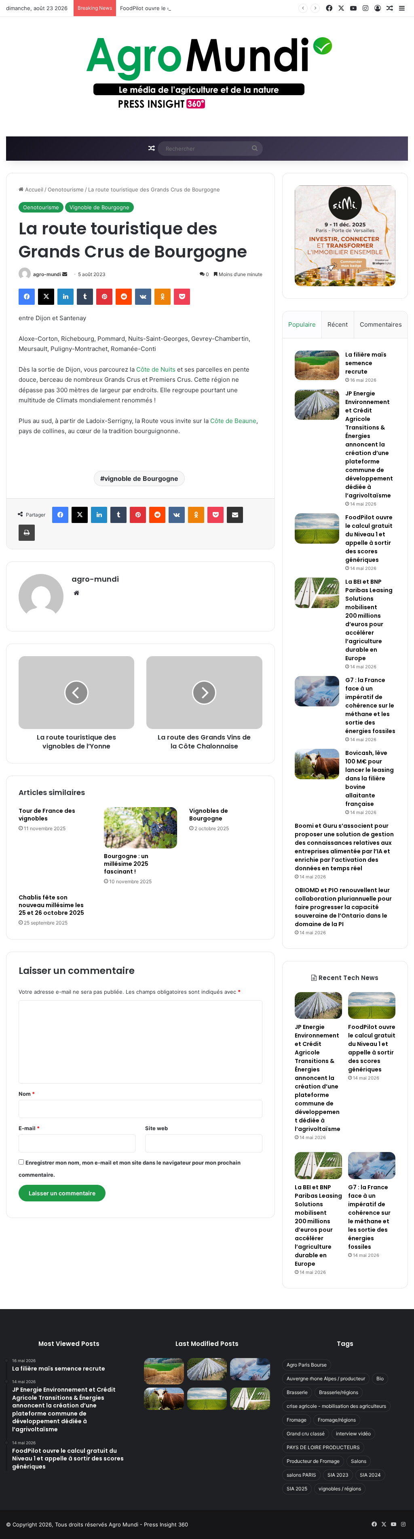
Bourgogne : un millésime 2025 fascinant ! (126, 864)
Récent (337, 324)
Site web (156, 1128)
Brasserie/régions (338, 1392)
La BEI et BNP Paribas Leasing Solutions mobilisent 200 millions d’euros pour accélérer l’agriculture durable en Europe (369, 620)
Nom (27, 1093)
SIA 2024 (370, 1475)
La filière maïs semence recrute (366, 363)
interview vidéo (353, 1434)
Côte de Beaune (233, 421)
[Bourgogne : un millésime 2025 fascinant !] (140, 827)
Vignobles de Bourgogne (208, 815)
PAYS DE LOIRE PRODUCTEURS (323, 1447)
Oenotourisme (66, 189)
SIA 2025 (297, 1489)
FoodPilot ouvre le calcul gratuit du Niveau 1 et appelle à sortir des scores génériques (228, 8)
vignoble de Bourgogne (141, 478)
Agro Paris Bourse (307, 1365)
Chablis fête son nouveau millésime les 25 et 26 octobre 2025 (51, 905)
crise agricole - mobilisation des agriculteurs (336, 1406)
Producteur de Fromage (313, 1461)
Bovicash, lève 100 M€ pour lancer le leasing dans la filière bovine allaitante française (369, 778)
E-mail (29, 1128)
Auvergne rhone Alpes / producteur (326, 1378)
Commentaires (381, 324)
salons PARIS (301, 1475)
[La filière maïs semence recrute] (317, 365)
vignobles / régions (340, 1489)
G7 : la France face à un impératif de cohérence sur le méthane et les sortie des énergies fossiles (370, 705)
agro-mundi (47, 274)
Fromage (296, 1420)
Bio (380, 1378)
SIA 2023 (338, 1475)
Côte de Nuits (155, 369)
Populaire (302, 324)
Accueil (33, 189)
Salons (358, 1461)
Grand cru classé (306, 1434)
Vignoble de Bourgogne (99, 207)
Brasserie (297, 1392)
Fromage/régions (337, 1420)
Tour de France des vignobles (47, 815)
